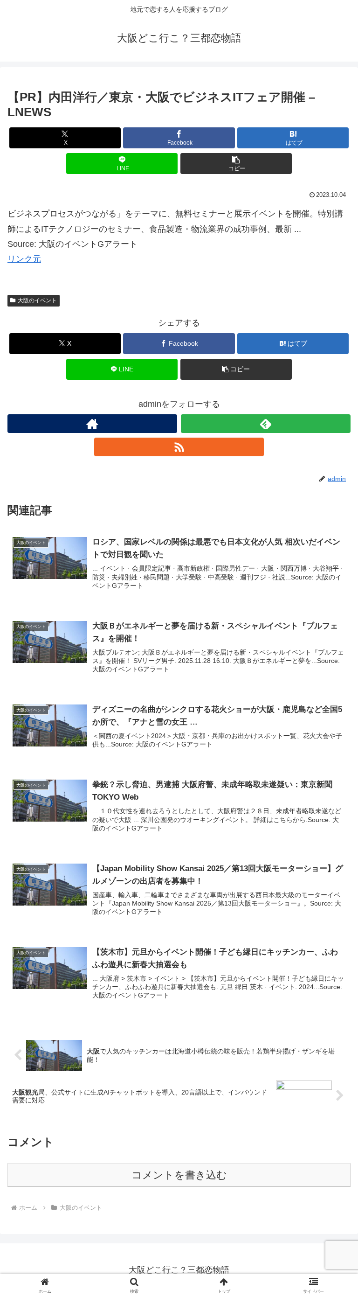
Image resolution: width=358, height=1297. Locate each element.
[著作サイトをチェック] (92, 423)
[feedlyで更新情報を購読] (266, 423)
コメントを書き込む (179, 1175)
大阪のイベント (37, 300)
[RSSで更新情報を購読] (179, 447)
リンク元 (24, 259)
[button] (236, 163)
